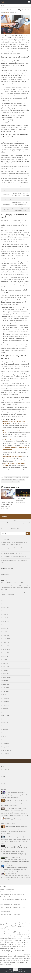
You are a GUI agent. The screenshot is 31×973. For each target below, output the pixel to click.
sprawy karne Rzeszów (21, 960)
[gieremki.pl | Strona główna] (3, 2)
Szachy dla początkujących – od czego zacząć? (12, 582)
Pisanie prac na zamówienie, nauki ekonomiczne (11, 902)
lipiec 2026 (4, 604)
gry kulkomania (25, 477)
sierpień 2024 (5, 621)
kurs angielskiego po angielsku (8, 933)
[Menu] (29, 2)
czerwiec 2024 (5, 628)
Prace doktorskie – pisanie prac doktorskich (10, 914)
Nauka (3, 776)
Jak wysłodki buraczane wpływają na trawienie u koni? (14, 556)
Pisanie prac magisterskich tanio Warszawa (10, 904)
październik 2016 (6, 750)
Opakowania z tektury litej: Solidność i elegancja (16, 800)
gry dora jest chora (17, 477)
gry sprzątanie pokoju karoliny (18, 479)
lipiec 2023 (4, 632)
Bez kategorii (5, 769)
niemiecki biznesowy (14, 946)
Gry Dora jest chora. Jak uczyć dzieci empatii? (14, 440)
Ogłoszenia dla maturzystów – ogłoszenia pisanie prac (13, 592)
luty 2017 (4, 736)
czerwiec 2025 (5, 607)
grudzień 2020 (5, 670)
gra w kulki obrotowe (8, 477)
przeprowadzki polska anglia (11, 960)
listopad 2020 (5, 673)
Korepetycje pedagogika (12, 931)
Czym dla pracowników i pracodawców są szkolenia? (12, 894)
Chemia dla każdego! (5, 911)
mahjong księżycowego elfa (14, 481)
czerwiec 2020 (5, 687)
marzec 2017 (5, 733)
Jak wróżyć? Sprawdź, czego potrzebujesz (15, 792)
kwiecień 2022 (5, 646)
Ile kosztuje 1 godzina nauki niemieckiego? (12, 553)
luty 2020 (4, 694)
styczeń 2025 (5, 611)
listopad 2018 (5, 705)
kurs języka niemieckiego (23, 933)
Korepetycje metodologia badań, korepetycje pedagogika (13, 899)
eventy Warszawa (21, 925)
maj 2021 (4, 659)
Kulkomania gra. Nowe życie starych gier (13, 456)
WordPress (11, 971)
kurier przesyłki (25, 931)
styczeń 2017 (5, 740)
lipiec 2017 (4, 719)
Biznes (4, 773)
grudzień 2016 (5, 743)
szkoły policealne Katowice (21, 962)
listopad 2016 (5, 747)
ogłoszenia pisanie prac (9, 952)
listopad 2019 (5, 698)
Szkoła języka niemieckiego (9, 962)
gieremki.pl (6, 12)
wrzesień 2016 (5, 754)
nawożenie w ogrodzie (4, 946)
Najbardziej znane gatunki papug (12, 857)
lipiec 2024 (4, 625)
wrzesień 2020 (5, 680)
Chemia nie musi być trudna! (7, 594)
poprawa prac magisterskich (21, 958)
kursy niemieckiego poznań (15, 942)
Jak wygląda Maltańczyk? (10, 873)
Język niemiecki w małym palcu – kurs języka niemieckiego (14, 585)
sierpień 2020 (5, 684)
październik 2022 (6, 639)
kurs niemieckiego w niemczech (20, 938)
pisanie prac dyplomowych (21, 952)
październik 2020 (6, 677)
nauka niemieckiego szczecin (16, 944)
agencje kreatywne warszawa (7, 923)
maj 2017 (4, 726)
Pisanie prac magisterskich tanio (15, 954)
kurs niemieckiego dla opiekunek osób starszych (13, 937)
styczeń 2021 (5, 666)
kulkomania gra (4, 481)
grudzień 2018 (5, 701)
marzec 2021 (5, 663)
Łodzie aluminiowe (8, 865)
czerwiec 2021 (5, 656)
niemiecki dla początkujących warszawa (12, 949)
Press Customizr (22, 971)
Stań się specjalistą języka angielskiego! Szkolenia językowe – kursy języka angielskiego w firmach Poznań (14, 847)
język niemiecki (20, 929)
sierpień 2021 (5, 652)
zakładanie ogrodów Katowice (6, 964)
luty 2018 (4, 712)
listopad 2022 (5, 635)
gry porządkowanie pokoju (7, 479)
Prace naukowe (6, 780)
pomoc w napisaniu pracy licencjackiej (22, 956)
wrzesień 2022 (5, 642)
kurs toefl (15, 940)
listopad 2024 (5, 614)
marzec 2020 (5, 691)
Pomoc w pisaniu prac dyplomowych (7, 958)
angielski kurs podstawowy (22, 923)
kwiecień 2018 (5, 708)
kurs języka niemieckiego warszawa (8, 935)
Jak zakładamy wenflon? (10, 818)
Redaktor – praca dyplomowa (7, 889)
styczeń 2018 (5, 715)
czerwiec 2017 (5, 722)
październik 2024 (6, 618)
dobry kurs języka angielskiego (8, 925)
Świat (2, 5)
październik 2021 (6, 649)
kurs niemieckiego (23, 935)
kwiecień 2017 (5, 729)
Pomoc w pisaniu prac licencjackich (8, 891)
